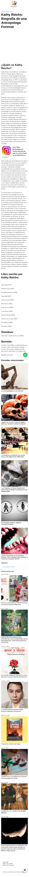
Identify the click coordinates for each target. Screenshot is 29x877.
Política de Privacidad (8, 865)
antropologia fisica (7, 11)
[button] (25, 355)
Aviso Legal (5, 862)
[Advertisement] (14, 45)
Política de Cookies (8, 863)
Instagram (5, 157)
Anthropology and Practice (9, 566)
